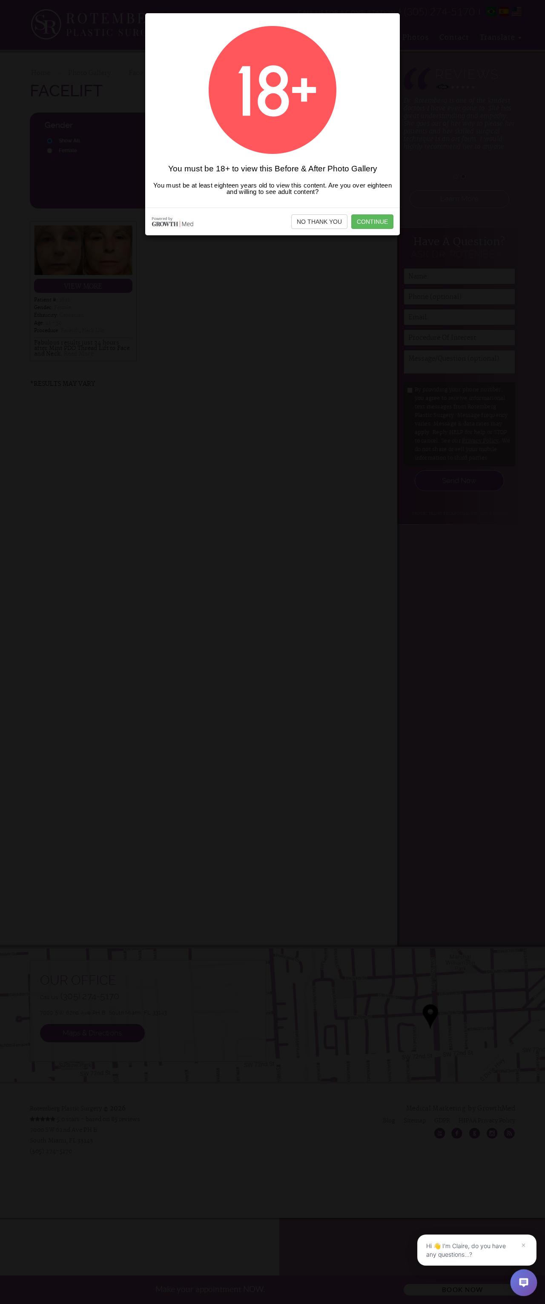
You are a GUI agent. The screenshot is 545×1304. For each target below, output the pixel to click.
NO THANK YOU (319, 221)
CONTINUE (372, 221)
